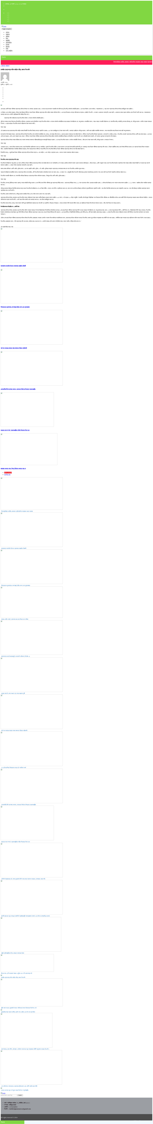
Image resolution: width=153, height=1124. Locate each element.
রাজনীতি (8, 40)
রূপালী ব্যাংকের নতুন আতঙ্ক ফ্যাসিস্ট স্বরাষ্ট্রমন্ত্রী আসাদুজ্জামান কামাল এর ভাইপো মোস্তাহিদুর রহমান (25, 916)
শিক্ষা (7, 48)
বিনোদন (7, 46)
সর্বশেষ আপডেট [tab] (8, 472)
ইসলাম (7, 44)
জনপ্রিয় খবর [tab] (7, 475)
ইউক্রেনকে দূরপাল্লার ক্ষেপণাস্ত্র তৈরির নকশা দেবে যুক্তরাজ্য (15, 307)
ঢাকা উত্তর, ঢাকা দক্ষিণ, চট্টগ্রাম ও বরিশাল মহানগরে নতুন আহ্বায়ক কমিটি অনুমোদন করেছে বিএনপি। (25, 1049)
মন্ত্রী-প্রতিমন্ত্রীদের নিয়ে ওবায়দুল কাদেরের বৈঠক (12, 953)
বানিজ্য (7, 36)
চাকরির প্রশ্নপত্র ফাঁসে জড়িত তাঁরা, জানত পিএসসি (13, 977)
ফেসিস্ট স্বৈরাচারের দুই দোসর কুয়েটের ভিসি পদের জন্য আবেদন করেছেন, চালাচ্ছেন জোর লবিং (23, 879)
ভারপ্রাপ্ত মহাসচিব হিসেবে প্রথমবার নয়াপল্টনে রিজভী (13, 266)
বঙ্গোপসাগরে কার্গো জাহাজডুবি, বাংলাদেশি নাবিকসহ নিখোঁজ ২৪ (15, 656)
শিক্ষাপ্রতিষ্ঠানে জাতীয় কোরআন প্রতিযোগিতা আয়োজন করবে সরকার (118, 62)
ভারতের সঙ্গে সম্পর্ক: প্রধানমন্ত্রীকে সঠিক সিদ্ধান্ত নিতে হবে (15, 430)
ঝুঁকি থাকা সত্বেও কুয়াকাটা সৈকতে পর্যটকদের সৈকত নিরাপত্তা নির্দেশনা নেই (19, 1008)
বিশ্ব (7, 38)
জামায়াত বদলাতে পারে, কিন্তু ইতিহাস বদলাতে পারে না (13, 468)
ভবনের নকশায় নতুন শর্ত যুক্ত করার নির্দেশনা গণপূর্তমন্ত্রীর (14, 1090)
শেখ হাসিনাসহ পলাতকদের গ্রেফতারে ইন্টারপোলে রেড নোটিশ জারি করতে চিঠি (19, 1086)
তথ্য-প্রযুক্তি (9, 51)
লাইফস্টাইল (9, 42)
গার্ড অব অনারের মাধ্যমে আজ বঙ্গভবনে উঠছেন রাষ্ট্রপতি (14, 348)
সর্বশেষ (7, 32)
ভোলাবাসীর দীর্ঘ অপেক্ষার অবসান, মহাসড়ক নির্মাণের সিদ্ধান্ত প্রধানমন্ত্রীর (18, 389)
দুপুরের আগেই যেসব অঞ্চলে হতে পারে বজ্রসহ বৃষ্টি (13, 693)
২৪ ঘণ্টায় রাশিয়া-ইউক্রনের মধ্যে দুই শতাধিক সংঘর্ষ (13, 767)
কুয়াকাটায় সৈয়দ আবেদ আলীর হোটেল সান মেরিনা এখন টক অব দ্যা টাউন (18, 1012)
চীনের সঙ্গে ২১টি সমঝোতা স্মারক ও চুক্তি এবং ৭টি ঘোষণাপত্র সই (16, 973)
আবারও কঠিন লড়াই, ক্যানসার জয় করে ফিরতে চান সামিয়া (14, 619)
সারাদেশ (8, 34)
